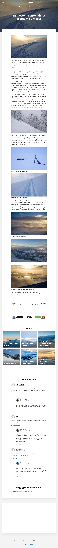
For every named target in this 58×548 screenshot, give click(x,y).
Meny (52, 2)
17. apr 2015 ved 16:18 (25, 463)
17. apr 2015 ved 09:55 (21, 450)
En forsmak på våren (18, 304)
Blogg (18, 21)
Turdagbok (31, 21)
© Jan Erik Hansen (29, 544)
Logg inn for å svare (15, 394)
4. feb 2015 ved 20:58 (21, 385)
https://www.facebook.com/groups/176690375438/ (27, 473)
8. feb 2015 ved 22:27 (25, 430)
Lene (17, 416)
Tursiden (29, 3)
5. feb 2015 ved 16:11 (21, 417)
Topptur (26, 21)
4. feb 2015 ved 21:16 (25, 400)
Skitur (22, 21)
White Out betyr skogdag (38, 304)
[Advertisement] (29, 520)
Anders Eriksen (20, 384)
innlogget (19, 491)
